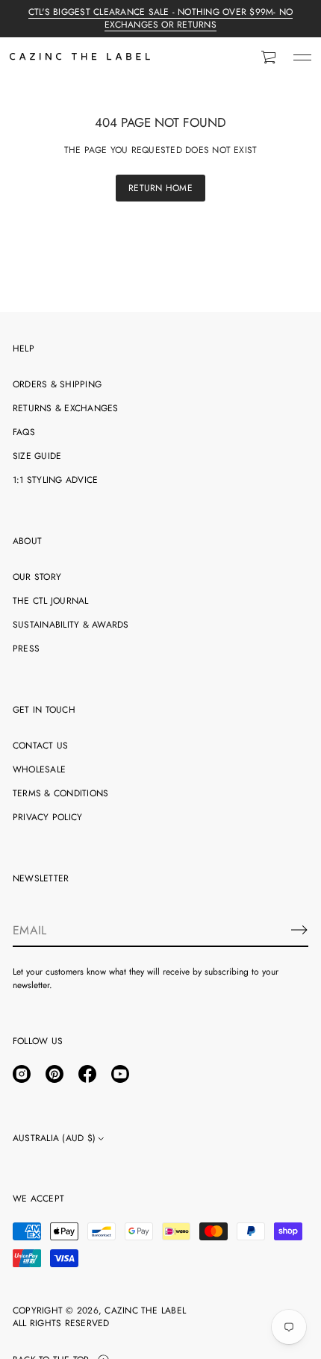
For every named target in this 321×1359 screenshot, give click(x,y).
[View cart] (269, 57)
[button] (269, 57)
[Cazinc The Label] (80, 57)
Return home (160, 188)
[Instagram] (21, 1073)
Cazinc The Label (145, 1311)
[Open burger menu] (302, 57)
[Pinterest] (54, 1073)
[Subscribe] (299, 930)
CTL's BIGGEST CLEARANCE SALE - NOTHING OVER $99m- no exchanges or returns (160, 18)
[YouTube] (120, 1073)
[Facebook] (87, 1073)
